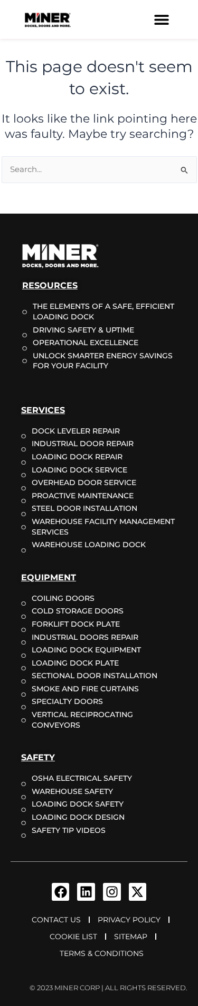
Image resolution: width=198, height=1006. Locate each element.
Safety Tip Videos (69, 830)
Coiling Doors (63, 598)
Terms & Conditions (102, 953)
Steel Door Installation (84, 508)
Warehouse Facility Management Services (103, 527)
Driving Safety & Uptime (83, 330)
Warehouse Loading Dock (89, 544)
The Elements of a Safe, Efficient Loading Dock (103, 311)
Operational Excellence (85, 342)
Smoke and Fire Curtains (85, 688)
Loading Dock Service (79, 470)
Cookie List (73, 936)
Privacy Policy (129, 919)
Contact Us (56, 919)
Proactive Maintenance (83, 495)
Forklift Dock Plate (76, 624)
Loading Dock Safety (78, 804)
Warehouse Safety (72, 791)
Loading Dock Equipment (86, 650)
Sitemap (130, 936)
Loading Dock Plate (75, 663)
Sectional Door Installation (94, 675)
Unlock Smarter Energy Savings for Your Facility (103, 361)
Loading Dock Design (78, 817)
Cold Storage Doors (78, 611)
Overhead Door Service (84, 482)
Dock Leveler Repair (76, 431)
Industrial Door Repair (83, 443)
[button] (162, 20)
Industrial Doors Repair (85, 637)
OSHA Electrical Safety (82, 778)
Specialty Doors (67, 701)
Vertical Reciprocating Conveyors (82, 720)
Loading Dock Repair (77, 456)
